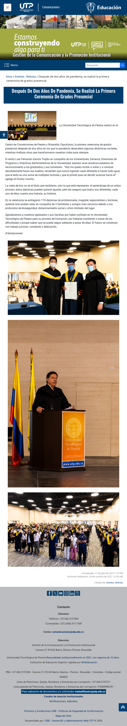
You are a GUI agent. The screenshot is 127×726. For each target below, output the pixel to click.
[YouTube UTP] (60, 593)
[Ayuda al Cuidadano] (77, 593)
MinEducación (89, 662)
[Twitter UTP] (55, 593)
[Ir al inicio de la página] (123, 707)
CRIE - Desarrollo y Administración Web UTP (69, 720)
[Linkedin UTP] (71, 593)
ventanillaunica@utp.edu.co (90, 691)
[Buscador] (122, 65)
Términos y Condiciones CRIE (40, 711)
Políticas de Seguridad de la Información (81, 711)
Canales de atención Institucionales (63, 696)
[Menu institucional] (7, 7)
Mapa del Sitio (63, 715)
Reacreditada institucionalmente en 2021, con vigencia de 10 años (82, 657)
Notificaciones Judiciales (63, 701)
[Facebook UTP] (49, 593)
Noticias (31, 76)
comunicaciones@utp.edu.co (68, 631)
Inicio (9, 76)
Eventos (19, 76)
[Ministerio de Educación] (93, 7)
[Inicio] (123, 707)
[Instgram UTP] (66, 593)
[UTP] (27, 7)
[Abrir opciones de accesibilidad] (4, 135)
